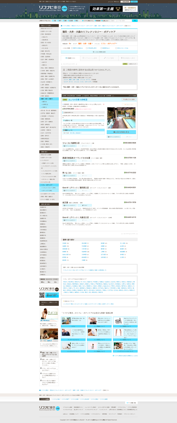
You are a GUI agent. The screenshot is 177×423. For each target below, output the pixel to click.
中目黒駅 (84, 246)
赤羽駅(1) (42, 258)
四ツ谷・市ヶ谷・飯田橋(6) (48, 110)
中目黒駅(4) (43, 221)
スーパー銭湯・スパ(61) (48, 199)
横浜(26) (94, 292)
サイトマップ (112, 414)
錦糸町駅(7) (43, 263)
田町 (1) (44, 65)
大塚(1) (95, 286)
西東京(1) (132, 290)
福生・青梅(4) (45, 141)
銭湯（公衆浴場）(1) (100, 270)
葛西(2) (105, 284)
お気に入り (105, 20)
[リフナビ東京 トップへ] (53, 9)
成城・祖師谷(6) (45, 119)
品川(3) (113, 282)
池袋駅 (64, 246)
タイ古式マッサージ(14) (48, 194)
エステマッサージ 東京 (94, 304)
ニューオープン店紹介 (90, 407)
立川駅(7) (42, 269)
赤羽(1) (130, 288)
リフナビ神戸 (65, 399)
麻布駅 (103, 249)
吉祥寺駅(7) (43, 266)
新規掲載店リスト (78, 407)
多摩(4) (74, 290)
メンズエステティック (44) (49, 171)
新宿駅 (103, 243)
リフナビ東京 (94, 399)
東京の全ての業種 (46, 155)
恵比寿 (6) (45, 40)
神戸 (60, 20)
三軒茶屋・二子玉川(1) (47, 116)
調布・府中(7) (45, 135)
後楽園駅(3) (43, 246)
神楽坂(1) (89, 288)
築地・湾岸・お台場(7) (47, 79)
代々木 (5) (45, 48)
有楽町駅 (84, 251)
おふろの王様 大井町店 (75, 99)
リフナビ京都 (74, 399)
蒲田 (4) (44, 101)
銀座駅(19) (43, 235)
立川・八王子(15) (46, 133)
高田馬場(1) (75, 284)
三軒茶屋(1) (113, 288)
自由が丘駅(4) (44, 249)
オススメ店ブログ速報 (103, 407)
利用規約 (119, 414)
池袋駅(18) (43, 218)
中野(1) (113, 286)
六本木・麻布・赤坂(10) (48, 70)
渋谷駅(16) (43, 207)
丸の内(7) (111, 284)
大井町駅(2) (43, 252)
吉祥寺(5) (98, 290)
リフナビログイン (95, 414)
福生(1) (66, 292)
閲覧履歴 (98, 20)
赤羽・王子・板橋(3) (47, 121)
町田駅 (64, 257)
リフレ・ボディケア (46, 185)
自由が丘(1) (106, 286)
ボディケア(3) (79, 270)
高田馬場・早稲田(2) (47, 73)
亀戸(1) (86, 290)
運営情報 (104, 414)
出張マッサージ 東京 (108, 304)
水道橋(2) (75, 286)
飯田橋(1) (82, 288)
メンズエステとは (67, 409)
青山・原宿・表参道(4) (47, 68)
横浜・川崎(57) (45, 147)
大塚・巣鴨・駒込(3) (47, 90)
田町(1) (119, 282)
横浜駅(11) (43, 272)
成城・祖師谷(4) (122, 288)
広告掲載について (73, 414)
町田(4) (69, 290)
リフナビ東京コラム (89, 20)
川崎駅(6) (42, 274)
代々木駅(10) (43, 215)
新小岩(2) (92, 290)
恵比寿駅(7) (43, 210)
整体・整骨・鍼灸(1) (47, 196)
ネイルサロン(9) (45, 182)
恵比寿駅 (84, 243)
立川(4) (116, 290)
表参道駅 (64, 249)
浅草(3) (129, 284)
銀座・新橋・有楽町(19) (48, 76)
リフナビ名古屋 (84, 399)
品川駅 (122, 246)
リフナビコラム (122, 407)
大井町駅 (84, 254)
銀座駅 (122, 249)
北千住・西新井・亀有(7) (48, 113)
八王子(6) (110, 290)
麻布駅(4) (42, 232)
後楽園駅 (122, 251)
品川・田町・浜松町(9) (47, 59)
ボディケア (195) (47, 190)
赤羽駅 (122, 254)
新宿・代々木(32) (46, 42)
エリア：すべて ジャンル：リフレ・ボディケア (77, 81)
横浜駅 (64, 260)
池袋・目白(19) (45, 51)
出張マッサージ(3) (46, 31)
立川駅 (122, 257)
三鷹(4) (104, 290)
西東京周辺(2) (45, 138)
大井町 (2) (45, 104)
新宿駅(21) (43, 213)
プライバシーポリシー (129, 414)
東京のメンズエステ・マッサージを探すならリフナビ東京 (89, 420)
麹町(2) (95, 288)
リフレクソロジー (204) (49, 187)
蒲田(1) (130, 286)
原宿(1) (124, 282)
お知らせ (65, 414)
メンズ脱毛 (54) (46, 173)
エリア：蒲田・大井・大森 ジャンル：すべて (77, 79)
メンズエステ (45, 160)
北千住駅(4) (43, 255)
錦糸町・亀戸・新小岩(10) (48, 127)
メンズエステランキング (91, 409)
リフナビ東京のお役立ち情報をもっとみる (126, 355)
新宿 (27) (44, 45)
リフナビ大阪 (56, 399)
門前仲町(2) (99, 284)
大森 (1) (44, 107)
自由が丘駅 (65, 254)
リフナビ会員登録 (84, 414)
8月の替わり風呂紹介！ (76, 133)
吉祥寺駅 (103, 257)
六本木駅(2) (43, 229)
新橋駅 (64, 251)
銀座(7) (82, 284)
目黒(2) (102, 282)
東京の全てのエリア (46, 28)
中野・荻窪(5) (45, 96)
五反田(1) (107, 282)
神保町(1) (89, 286)
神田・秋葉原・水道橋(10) (48, 87)
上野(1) (124, 284)
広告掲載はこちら (121, 409)
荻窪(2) (118, 286)
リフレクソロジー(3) (69, 270)
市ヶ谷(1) (76, 288)
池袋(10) (89, 282)
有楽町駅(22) (43, 241)
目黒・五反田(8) (45, 56)
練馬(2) (77, 292)
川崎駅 (83, 260)
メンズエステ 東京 (68, 304)
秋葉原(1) (68, 286)
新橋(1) (87, 284)
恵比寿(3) (71, 282)
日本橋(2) (117, 284)
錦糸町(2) (80, 290)
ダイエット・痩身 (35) (48, 179)
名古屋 (71, 20)
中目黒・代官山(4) (46, 54)
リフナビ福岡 (103, 399)
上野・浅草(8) (45, 84)
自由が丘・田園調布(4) (47, 93)
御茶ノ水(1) (82, 286)
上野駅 (103, 251)
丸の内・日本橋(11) (46, 82)
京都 (65, 20)
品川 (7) (44, 62)
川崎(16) (100, 292)
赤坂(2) (69, 284)
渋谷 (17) (44, 37)
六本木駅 (84, 249)
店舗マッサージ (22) (48, 163)
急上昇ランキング (78, 409)
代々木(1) (83, 282)
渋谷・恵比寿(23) (46, 34)
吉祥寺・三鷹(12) (46, 130)
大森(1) (70, 288)
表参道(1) (129, 282)
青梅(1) (72, 292)
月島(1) (93, 284)
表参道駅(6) (43, 227)
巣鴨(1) (100, 286)
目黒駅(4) (42, 224)
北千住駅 (103, 254)
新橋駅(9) (42, 238)
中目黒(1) (95, 282)
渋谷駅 (64, 243)
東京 (77, 20)
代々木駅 (122, 243)
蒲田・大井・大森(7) (47, 99)
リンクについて (103, 409)
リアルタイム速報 (67, 407)
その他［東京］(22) (85, 292)
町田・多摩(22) (45, 124)
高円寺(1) (124, 286)
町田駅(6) (42, 260)
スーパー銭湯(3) (89, 270)
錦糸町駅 (84, 257)
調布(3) (121, 290)
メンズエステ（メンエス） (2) (49, 167)
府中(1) (126, 290)
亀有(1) (107, 288)
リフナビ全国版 (45, 399)
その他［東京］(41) (46, 144)
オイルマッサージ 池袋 (81, 304)
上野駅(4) (42, 243)
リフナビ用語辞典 (132, 407)
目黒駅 (103, 246)
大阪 (55, 20)
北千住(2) (100, 288)
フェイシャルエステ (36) (49, 176)
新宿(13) (77, 282)
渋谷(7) (65, 282)
